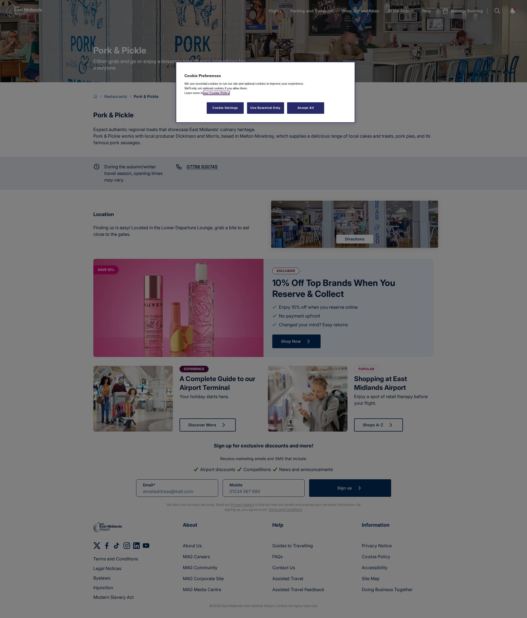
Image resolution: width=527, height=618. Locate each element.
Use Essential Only (265, 107)
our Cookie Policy (216, 93)
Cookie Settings (225, 107)
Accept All (306, 107)
